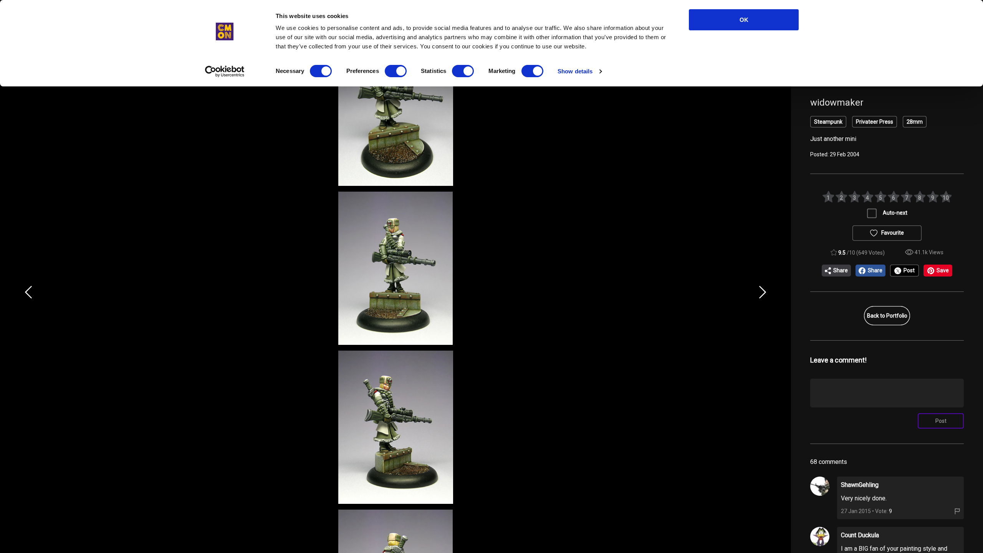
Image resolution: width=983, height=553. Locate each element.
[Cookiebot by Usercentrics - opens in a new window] (224, 71)
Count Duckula (860, 535)
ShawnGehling (860, 484)
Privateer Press (874, 122)
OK (744, 20)
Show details (575, 71)
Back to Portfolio (887, 316)
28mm (915, 122)
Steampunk (828, 122)
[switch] (396, 71)
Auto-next (895, 213)
